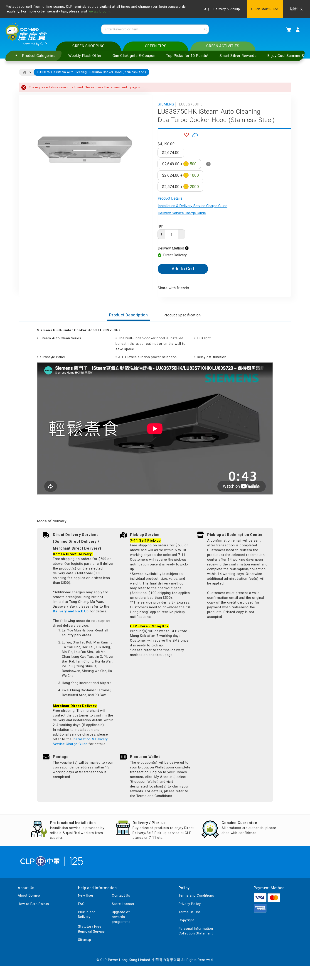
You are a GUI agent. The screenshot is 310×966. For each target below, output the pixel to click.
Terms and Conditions (196, 895)
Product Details (170, 198)
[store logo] (26, 34)
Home (24, 72)
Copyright (186, 920)
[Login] (297, 29)
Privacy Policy (190, 904)
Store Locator (123, 904)
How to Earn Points (33, 904)
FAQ (206, 9)
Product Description (128, 315)
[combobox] (155, 29)
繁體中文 (296, 9)
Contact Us (121, 895)
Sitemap (84, 940)
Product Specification (182, 315)
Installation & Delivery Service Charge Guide (192, 206)
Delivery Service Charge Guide (182, 213)
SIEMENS (166, 104)
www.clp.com (99, 11)
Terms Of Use (190, 912)
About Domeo (29, 895)
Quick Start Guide (264, 9)
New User (85, 895)
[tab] (128, 315)
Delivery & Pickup (227, 9)
